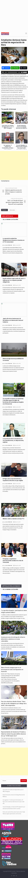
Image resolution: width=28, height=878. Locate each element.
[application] (14, 72)
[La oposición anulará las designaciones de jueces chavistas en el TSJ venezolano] (14, 229)
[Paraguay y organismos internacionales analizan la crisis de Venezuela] (14, 550)
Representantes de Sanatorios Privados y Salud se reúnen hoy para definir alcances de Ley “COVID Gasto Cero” (13, 734)
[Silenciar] (22, 72)
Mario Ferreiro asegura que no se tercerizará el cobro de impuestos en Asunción (12, 669)
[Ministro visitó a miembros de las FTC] (14, 510)
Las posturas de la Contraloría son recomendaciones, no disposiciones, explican (13, 440)
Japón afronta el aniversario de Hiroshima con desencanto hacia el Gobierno (13, 320)
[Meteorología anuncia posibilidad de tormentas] (14, 350)
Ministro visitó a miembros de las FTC (13, 518)
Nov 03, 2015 (18, 363)
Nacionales (12, 210)
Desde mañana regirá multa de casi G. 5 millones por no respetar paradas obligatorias (14, 280)
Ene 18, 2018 (17, 483)
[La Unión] (5, 33)
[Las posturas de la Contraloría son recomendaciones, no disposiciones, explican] (14, 430)
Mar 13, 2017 (18, 522)
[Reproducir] (3, 72)
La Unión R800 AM (8, 245)
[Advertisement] (14, 15)
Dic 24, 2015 (17, 245)
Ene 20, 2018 (17, 407)
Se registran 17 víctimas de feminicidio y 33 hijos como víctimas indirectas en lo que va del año (13, 801)
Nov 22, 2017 (18, 445)
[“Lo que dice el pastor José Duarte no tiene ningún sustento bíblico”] (14, 601)
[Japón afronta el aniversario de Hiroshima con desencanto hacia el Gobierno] (14, 310)
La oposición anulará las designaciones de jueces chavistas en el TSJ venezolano (13, 240)
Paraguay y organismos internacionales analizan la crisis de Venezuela (13, 560)
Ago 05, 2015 (18, 325)
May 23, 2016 (18, 285)
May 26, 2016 (18, 565)
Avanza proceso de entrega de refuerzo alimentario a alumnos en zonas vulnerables (13, 639)
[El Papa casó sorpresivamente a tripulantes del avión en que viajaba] (14, 470)
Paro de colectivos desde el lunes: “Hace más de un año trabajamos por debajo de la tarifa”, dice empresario (13, 703)
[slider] (25, 72)
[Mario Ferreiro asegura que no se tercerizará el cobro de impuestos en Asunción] (14, 658)
